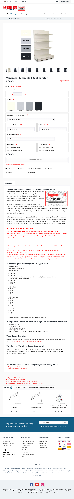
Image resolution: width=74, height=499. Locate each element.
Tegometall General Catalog (16, 379)
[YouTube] (37, 484)
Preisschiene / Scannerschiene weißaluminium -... (37, 407)
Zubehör (8, 387)
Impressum (43, 447)
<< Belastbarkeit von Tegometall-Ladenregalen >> (27, 341)
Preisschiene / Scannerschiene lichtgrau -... (15, 407)
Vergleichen (11, 168)
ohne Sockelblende (48, 150)
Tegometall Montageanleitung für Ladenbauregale (23, 381)
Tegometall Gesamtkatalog (16, 378)
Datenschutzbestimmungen (51, 426)
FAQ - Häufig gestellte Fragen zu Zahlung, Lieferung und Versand (28, 444)
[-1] (12, 94)
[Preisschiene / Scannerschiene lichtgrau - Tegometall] (15, 397)
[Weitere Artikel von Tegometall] (63, 81)
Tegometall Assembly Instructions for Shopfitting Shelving (25, 383)
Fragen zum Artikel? (35, 168)
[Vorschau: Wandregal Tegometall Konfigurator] (8, 70)
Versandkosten (34, 491)
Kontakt (24, 450)
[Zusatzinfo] (13, 99)
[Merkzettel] (57, 2)
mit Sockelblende (48, 148)
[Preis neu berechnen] (25, 94)
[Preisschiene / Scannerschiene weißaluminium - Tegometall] (37, 397)
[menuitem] (65, 1)
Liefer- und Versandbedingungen (28, 453)
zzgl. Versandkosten (16, 86)
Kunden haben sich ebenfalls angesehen (41, 387)
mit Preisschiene (16, 148)
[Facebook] (31, 484)
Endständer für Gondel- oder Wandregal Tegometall (59, 407)
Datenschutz (44, 445)
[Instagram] (42, 484)
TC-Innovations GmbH (51, 493)
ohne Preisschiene (16, 150)
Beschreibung (9, 183)
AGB (23, 456)
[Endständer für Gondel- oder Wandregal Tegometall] (59, 397)
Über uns (43, 443)
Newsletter (43, 441)
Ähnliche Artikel (21, 387)
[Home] (7, 14)
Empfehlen (49, 168)
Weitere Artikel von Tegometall (17, 368)
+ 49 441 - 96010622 (7, 451)
